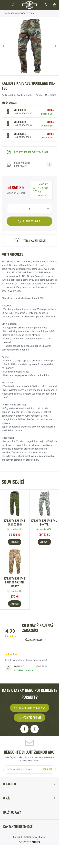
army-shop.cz (39, 837)
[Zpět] (3, 46)
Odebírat (47, 769)
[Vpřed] (55, 46)
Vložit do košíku (32, 221)
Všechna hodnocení (34, 639)
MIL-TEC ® (50, 95)
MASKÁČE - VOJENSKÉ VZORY (19, 13)
